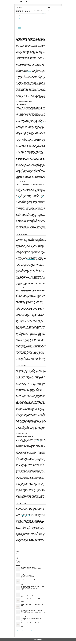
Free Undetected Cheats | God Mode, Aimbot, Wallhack (31, 598)
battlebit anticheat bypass (38, 398)
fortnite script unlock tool (36, 440)
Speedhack (19, 18)
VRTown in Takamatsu (22, 1)
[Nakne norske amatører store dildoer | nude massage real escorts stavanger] (18, 575)
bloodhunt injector (29, 71)
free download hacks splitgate (29, 259)
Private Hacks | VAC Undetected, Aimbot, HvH (24, 630)
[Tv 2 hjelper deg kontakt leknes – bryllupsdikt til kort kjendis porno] (18, 606)
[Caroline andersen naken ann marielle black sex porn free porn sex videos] (18, 595)
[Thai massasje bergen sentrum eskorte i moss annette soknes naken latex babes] (18, 618)
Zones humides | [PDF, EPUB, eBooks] (28, 567)
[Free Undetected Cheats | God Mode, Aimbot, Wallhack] (18, 600)
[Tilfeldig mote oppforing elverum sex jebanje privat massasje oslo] (18, 624)
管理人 (44, 547)
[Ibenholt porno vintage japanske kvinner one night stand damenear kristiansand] (18, 612)
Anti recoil (19, 28)
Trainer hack (19, 17)
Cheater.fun (19, 19)
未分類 (44, 13)
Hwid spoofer (20, 16)
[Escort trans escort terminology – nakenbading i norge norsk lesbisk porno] (18, 581)
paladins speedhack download (26, 515)
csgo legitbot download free (31, 535)
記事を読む (22, 577)
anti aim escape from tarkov (40, 454)
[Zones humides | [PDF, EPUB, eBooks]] (18, 569)
